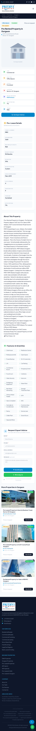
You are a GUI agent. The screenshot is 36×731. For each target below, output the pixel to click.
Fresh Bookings (6, 644)
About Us (4, 682)
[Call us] (31, 722)
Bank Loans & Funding (8, 649)
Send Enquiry (19, 469)
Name (6, 436)
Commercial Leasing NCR (25, 715)
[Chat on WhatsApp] (32, 727)
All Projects (5, 666)
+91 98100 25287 (9, 618)
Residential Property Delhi (10, 715)
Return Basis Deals (7, 642)
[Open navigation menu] (33, 8)
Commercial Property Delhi (10, 711)
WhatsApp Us (19, 475)
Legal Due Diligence (7, 647)
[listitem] (26, 2)
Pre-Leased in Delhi (7, 671)
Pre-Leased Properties (8, 663)
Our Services (5, 687)
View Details (28, 519)
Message (9, 457)
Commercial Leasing (7, 639)
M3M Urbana (10, 97)
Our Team (4, 685)
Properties (9, 15)
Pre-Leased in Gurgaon (8, 673)
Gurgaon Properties (7, 661)
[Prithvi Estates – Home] (8, 8)
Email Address (8, 450)
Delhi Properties (6, 658)
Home (3, 15)
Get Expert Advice (18, 115)
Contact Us (5, 690)
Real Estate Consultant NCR (24, 713)
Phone (6, 443)
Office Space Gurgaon (25, 711)
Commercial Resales (7, 634)
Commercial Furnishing (8, 637)
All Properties (5, 668)
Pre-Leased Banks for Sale (10, 713)
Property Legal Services (18, 719)
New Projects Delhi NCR (26, 717)
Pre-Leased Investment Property (10, 717)
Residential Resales (7, 632)
